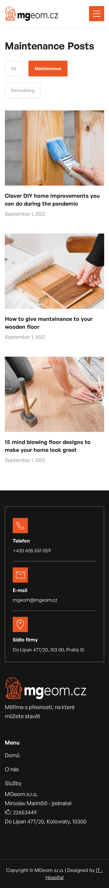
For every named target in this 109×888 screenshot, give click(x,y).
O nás (12, 769)
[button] (96, 13)
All (13, 68)
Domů (12, 755)
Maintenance (48, 68)
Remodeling (22, 90)
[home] (31, 13)
